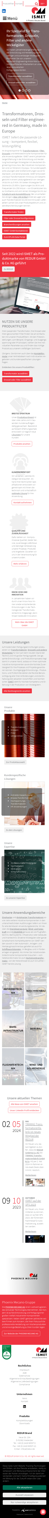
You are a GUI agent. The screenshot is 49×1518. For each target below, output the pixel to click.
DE (42, 3)
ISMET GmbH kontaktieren (16, 230)
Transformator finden (14, 212)
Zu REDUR (8, 269)
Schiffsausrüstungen (11, 949)
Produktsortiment (25, 417)
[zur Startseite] (35, 14)
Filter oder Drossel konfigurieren (19, 218)
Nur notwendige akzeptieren (24, 1502)
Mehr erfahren (20, 563)
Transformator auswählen (20, 76)
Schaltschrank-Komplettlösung (16, 194)
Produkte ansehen (21, 443)
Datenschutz (28, 1514)
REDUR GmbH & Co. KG (34, 1151)
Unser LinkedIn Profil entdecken (24, 1110)
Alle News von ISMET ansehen (24, 1104)
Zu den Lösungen (14, 830)
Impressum (19, 1514)
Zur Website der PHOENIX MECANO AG (21, 1333)
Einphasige (7, 917)
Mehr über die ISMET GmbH (24, 624)
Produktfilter (8, 3)
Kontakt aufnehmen (22, 502)
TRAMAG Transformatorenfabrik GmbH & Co (35, 1158)
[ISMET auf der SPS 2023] (35, 1238)
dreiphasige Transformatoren (30, 917)
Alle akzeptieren (24, 1487)
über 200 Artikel (20, 197)
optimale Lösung (19, 493)
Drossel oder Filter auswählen (22, 82)
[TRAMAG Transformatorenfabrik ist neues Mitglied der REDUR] (35, 1182)
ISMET (11, 681)
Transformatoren (31, 150)
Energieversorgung (18, 929)
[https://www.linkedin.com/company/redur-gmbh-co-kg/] (24, 1406)
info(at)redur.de (28, 1449)
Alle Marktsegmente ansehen (17, 691)
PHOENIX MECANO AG (15, 1307)
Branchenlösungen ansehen (17, 224)
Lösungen (16, 434)
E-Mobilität (17, 932)
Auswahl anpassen (24, 1495)
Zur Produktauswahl (15, 762)
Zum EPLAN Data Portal (14, 237)
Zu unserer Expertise (15, 898)
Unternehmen (24, 1394)
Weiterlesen (30, 1175)
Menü (12, 18)
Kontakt (18, 3)
